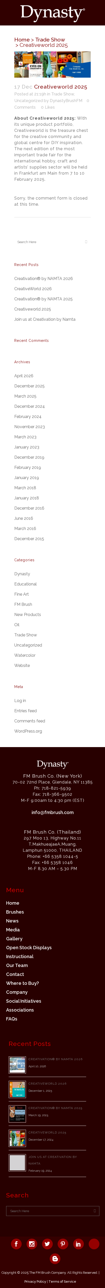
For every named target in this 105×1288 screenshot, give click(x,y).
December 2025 (29, 386)
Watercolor (24, 655)
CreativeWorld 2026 (33, 288)
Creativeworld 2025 (32, 309)
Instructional (19, 956)
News (12, 921)
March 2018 (25, 487)
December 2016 (29, 508)
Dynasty (22, 573)
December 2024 (29, 406)
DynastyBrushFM (66, 100)
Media (13, 930)
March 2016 (25, 528)
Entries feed (25, 710)
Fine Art (21, 594)
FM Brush (23, 604)
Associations (20, 1010)
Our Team (17, 965)
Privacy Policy (35, 1281)
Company (17, 992)
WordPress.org (28, 731)
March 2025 (25, 396)
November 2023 (29, 426)
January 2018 (26, 498)
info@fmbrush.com (53, 812)
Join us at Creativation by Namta (44, 319)
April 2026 (23, 375)
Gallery (14, 938)
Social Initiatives (23, 1001)
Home (22, 39)
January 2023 (26, 447)
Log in (20, 700)
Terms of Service (62, 1281)
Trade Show (50, 39)
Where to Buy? (22, 983)
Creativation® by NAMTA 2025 (43, 299)
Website (22, 665)
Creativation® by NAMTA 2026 (43, 278)
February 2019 (27, 467)
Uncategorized (28, 100)
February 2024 (28, 416)
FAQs (11, 1019)
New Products (27, 614)
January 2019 (26, 477)
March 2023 (25, 437)
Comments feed (29, 721)
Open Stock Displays (29, 947)
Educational (25, 584)
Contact (15, 974)
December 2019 (29, 457)
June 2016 (23, 518)
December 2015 (29, 538)
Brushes (15, 912)
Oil (16, 624)
